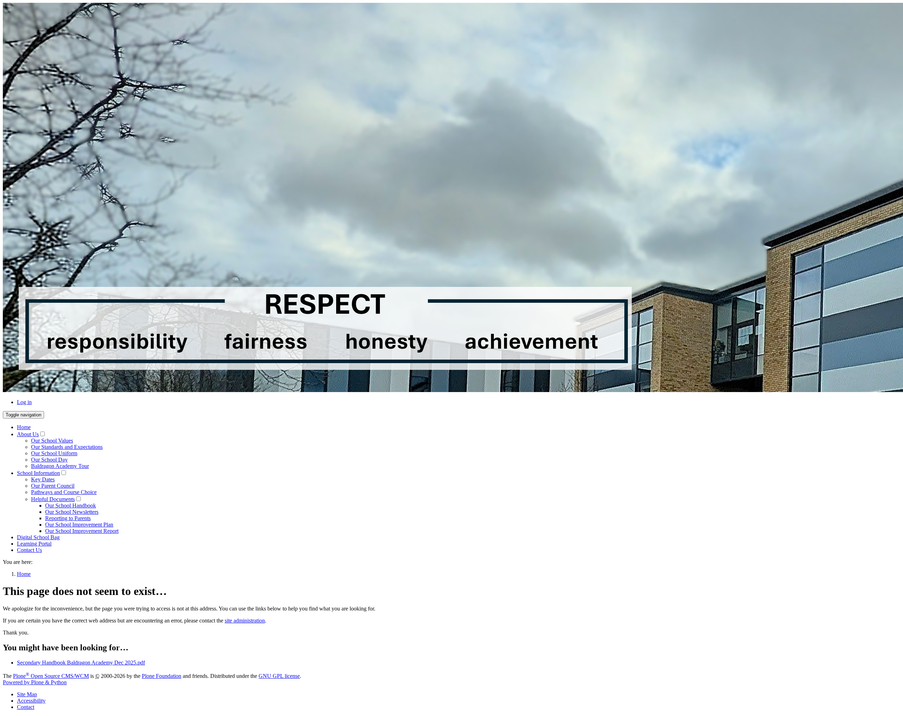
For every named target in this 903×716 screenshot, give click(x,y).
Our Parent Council (52, 486)
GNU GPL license (279, 676)
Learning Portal (34, 544)
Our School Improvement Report (82, 531)
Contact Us (29, 550)
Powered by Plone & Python (35, 682)
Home (24, 427)
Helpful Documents (53, 499)
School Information (38, 473)
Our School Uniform (54, 453)
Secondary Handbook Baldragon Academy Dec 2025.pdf (81, 663)
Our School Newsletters (71, 512)
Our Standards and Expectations (67, 447)
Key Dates (43, 479)
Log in (24, 402)
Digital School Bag (38, 537)
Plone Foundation (161, 676)
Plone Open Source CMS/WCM (51, 676)
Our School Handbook (70, 506)
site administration (245, 621)
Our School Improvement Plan (79, 525)
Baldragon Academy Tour (60, 466)
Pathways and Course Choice (64, 492)
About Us (28, 434)
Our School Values (52, 441)
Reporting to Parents (68, 518)
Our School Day (49, 460)
